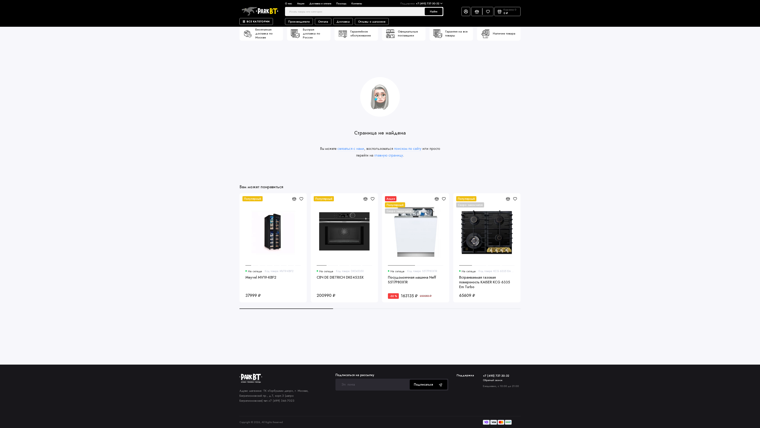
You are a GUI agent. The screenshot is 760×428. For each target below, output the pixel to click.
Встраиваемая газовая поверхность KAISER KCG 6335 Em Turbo (484, 282)
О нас (288, 3)
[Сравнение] (476, 11)
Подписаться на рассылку (354, 375)
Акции (300, 3)
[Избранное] (488, 11)
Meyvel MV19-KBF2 (260, 277)
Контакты (357, 3)
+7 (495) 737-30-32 (419, 3)
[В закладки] (301, 198)
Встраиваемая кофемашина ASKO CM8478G (558, 280)
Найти (433, 11)
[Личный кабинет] (466, 11)
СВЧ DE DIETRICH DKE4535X (340, 277)
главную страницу (388, 155)
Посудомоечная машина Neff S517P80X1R (412, 280)
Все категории (258, 21)
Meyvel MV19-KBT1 (617, 277)
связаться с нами (350, 148)
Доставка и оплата (320, 3)
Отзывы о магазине (372, 21)
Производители (299, 21)
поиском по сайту (407, 148)
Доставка (343, 21)
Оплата (323, 21)
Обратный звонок (493, 380)
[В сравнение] (294, 198)
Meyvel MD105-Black (689, 277)
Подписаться (423, 384)
